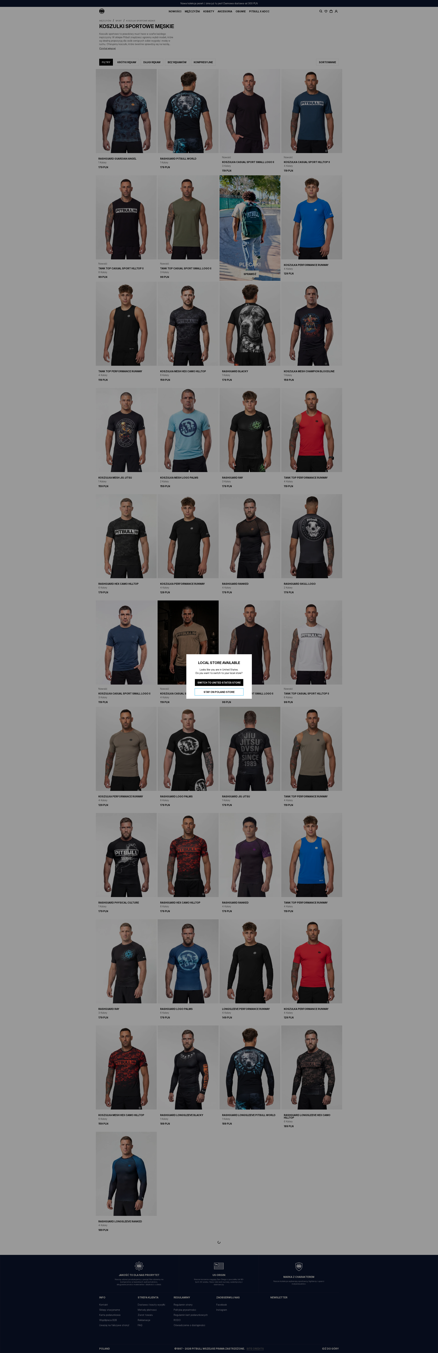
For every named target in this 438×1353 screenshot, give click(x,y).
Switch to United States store (219, 682)
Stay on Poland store (219, 692)
